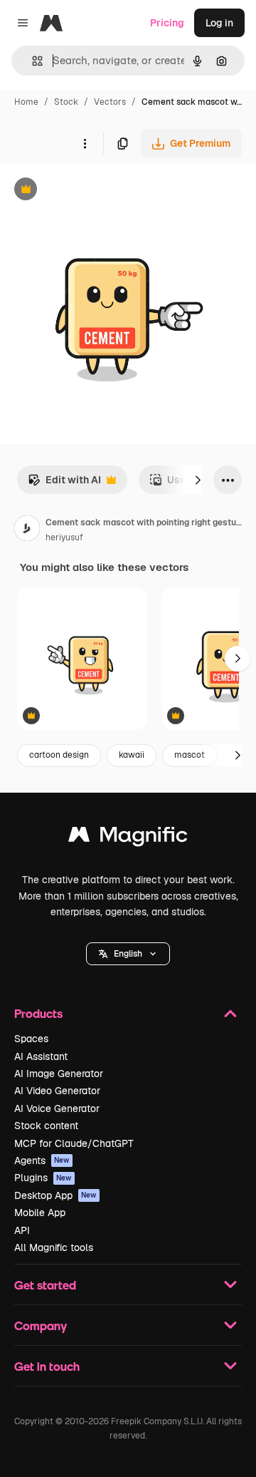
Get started (45, 1284)
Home (26, 102)
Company (40, 1325)
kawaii (131, 755)
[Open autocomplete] (31, 61)
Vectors (110, 102)
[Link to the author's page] (27, 530)
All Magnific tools (53, 1247)
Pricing (167, 22)
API (22, 1230)
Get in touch (47, 1366)
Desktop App (55, 1195)
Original (91, 190)
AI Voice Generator (57, 1108)
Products (38, 1013)
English (128, 953)
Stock (66, 102)
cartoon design (59, 755)
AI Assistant (41, 1056)
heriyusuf (64, 537)
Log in (219, 22)
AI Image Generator (58, 1073)
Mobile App (39, 1212)
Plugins (43, 1177)
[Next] (197, 479)
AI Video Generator (57, 1090)
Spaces (31, 1038)
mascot (189, 755)
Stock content (46, 1125)
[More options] (84, 143)
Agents (42, 1160)
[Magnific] (128, 838)
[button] (128, 953)
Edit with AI (64, 483)
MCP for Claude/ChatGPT (74, 1143)
